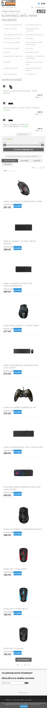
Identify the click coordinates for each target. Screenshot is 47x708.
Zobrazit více (22, 134)
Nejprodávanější (9, 160)
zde (41, 704)
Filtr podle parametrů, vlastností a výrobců (22, 156)
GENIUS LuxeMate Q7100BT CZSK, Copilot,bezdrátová (16, 125)
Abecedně (7, 164)
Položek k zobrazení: (23, 149)
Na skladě (9, 139)
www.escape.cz (23, 692)
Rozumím (24, 706)
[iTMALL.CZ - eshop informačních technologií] (8, 3)
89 (40, 168)
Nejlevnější (24, 160)
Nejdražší (37, 160)
